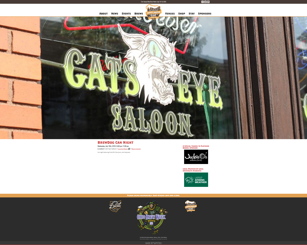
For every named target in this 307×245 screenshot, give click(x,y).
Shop (181, 13)
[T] (205, 2)
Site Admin (164, 237)
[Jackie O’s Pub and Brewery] (196, 157)
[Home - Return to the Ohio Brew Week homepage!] (153, 12)
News (114, 13)
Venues (170, 13)
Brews (138, 13)
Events (126, 13)
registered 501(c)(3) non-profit (159, 239)
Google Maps (123, 149)
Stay (192, 13)
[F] (202, 2)
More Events (136, 149)
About (103, 13)
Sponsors (204, 13)
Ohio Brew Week (148, 237)
